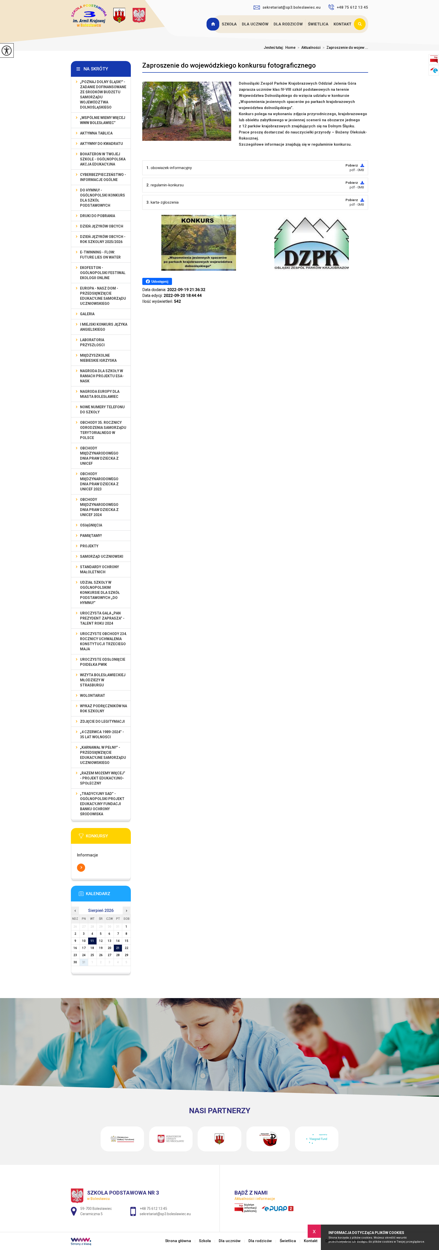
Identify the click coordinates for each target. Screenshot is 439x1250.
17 (84, 948)
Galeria (87, 314)
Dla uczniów (255, 24)
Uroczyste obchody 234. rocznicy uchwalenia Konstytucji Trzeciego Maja (103, 641)
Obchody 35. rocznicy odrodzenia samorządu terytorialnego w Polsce (103, 430)
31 (84, 962)
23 (75, 955)
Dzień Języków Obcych (101, 226)
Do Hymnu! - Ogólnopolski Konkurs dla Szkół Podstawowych (102, 197)
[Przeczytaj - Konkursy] (108, 837)
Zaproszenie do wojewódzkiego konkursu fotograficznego (229, 65)
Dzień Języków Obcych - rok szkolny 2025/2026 (103, 239)
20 (109, 948)
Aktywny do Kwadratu (101, 144)
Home (290, 47)
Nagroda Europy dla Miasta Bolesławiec (99, 394)
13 (109, 941)
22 (126, 948)
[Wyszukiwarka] (361, 24)
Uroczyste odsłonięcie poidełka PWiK (102, 662)
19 (101, 948)
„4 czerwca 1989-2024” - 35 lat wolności (102, 734)
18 (92, 948)
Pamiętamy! (91, 536)
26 (101, 955)
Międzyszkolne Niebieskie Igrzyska (98, 358)
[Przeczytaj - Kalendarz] (108, 895)
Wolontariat (92, 696)
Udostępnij (159, 281)
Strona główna (213, 24)
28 (118, 955)
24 (84, 955)
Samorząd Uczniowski (101, 556)
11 (92, 941)
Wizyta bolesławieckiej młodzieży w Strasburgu (103, 680)
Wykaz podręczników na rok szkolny (103, 708)
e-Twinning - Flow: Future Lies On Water (100, 254)
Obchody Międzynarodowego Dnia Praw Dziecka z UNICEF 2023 (99, 481)
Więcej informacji (81, 868)
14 (118, 941)
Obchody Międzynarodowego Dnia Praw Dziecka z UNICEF (99, 455)
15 (126, 941)
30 (75, 962)
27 (109, 955)
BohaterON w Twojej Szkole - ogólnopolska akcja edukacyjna (103, 159)
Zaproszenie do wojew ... (345, 47)
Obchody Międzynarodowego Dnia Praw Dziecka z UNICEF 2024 (99, 507)
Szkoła (229, 24)
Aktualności (309, 47)
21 (118, 948)
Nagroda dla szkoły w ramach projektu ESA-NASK (102, 376)
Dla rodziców (288, 24)
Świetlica (318, 24)
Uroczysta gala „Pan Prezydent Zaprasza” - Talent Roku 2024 (102, 618)
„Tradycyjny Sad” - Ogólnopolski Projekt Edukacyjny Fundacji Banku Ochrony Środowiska (102, 804)
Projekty (89, 546)
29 (126, 955)
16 (75, 948)
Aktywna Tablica (96, 133)
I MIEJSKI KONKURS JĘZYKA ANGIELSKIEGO (103, 327)
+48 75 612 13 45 (352, 7)
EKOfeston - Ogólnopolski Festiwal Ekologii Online (103, 273)
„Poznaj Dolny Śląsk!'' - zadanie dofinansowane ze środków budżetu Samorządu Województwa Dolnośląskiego (103, 94)
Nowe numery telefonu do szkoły (102, 409)
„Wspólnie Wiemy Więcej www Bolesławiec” (102, 120)
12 (101, 941)
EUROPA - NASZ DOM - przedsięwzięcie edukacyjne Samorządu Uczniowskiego (103, 296)
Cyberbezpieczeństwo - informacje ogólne (103, 177)
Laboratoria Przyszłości (92, 342)
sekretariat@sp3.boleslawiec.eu (291, 7)
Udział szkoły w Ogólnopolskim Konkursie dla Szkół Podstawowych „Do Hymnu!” (100, 592)
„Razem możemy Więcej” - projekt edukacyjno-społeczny (102, 778)
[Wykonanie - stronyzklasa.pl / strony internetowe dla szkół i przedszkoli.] (81, 1242)
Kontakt (342, 24)
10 (84, 941)
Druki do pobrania (97, 216)
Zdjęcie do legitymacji (102, 721)
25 (92, 955)
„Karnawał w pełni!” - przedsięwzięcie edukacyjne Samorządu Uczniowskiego (103, 755)
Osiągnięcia (91, 525)
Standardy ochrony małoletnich (99, 569)
